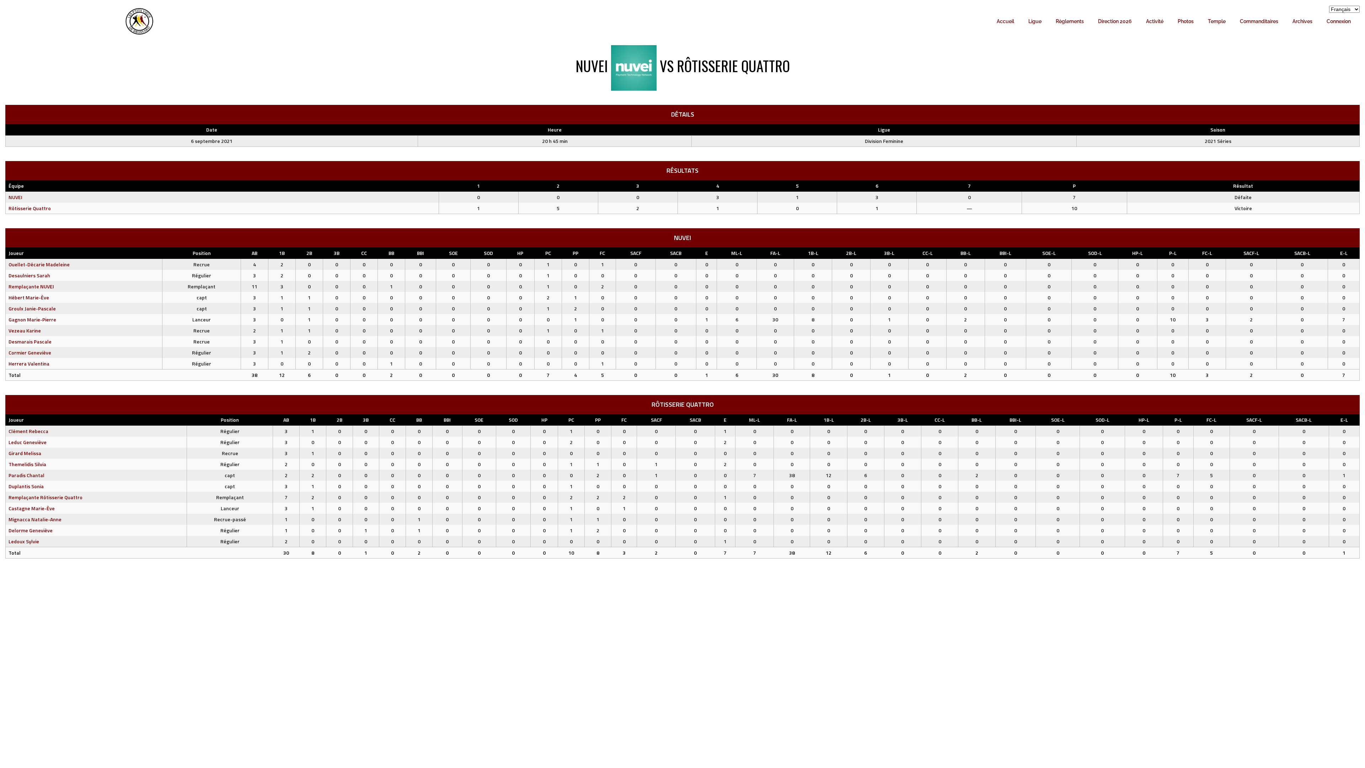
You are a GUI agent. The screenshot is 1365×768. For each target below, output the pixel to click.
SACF (635, 253)
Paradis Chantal (26, 475)
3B (336, 253)
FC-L (1207, 253)
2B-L (851, 253)
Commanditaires (1259, 21)
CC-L (927, 253)
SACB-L (1302, 253)
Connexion (1339, 21)
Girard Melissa (25, 453)
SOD (488, 253)
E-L (1344, 253)
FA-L (775, 253)
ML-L (736, 253)
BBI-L (1005, 253)
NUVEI (15, 197)
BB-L (965, 253)
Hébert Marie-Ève (29, 297)
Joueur (16, 253)
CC (364, 253)
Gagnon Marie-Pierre (32, 319)
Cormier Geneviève (30, 352)
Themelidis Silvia (27, 464)
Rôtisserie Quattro (30, 208)
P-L (1173, 253)
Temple (1217, 21)
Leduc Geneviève (28, 442)
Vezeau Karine (25, 330)
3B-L (889, 253)
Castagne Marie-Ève (32, 508)
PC (548, 253)
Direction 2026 (1115, 21)
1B (282, 253)
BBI (420, 253)
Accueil (1005, 21)
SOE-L (1049, 253)
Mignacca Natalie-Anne (35, 519)
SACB (675, 253)
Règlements (1070, 21)
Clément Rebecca (28, 431)
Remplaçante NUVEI (31, 286)
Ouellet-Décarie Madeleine (39, 264)
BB (391, 253)
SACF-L (1251, 253)
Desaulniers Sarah (29, 275)
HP (520, 253)
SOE (453, 253)
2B (309, 253)
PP (575, 253)
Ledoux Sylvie (24, 541)
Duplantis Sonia (26, 486)
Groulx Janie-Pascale (32, 308)
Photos (1186, 21)
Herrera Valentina (29, 363)
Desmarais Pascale (30, 341)
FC (602, 253)
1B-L (813, 253)
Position (202, 253)
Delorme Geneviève (31, 530)
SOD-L (1095, 253)
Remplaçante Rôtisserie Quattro (45, 497)
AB (254, 253)
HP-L (1137, 253)
